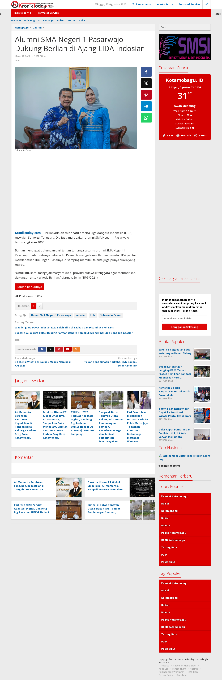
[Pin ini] (146, 95)
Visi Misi (194, 668)
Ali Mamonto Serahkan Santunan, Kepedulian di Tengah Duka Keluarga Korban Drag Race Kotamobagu (29, 489)
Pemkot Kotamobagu (174, 496)
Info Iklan (193, 671)
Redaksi (165, 665)
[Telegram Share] (146, 106)
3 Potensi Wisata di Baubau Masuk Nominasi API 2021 (43, 362)
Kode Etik (163, 668)
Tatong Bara (169, 547)
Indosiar (81, 315)
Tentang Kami (179, 668)
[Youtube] (68, 349)
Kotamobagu (169, 510)
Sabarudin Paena (110, 315)
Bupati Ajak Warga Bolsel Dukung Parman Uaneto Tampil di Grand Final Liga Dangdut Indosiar (74, 333)
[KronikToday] (32, 4)
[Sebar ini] (146, 72)
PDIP (164, 554)
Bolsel (165, 503)
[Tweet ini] (146, 83)
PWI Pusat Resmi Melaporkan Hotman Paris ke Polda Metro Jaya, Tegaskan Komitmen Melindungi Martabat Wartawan (138, 426)
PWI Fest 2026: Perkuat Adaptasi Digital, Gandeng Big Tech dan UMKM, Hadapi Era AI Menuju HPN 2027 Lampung (83, 423)
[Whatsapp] (146, 118)
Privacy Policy (166, 675)
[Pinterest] (59, 349)
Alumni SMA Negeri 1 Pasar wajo (51, 315)
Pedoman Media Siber (185, 665)
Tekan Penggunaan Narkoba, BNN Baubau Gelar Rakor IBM (110, 362)
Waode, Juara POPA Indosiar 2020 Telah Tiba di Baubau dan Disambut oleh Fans (64, 327)
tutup (218, 13)
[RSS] (76, 349)
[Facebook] (42, 349)
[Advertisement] (76, 191)
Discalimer (182, 675)
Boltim (165, 518)
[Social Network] (207, 4)
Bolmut (165, 525)
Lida (93, 315)
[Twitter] (50, 349)
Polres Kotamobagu (173, 532)
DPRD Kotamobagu (173, 540)
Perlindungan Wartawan (171, 671)
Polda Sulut (168, 562)
